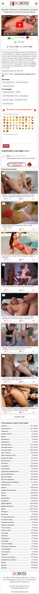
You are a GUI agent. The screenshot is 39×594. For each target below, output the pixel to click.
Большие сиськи (22, 82)
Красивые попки (21, 100)
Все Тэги (26, 577)
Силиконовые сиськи (10, 96)
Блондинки (24, 96)
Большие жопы (8, 82)
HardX (18, 92)
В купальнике (8, 104)
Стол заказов (30, 580)
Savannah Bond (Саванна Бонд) (25, 74)
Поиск (32, 577)
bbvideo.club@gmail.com (21, 586)
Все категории (17, 577)
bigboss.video (24, 592)
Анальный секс (8, 86)
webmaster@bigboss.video (19, 588)
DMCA (18, 582)
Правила (12, 582)
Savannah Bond (8, 92)
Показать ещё (19, 417)
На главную (7, 577)
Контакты (21, 580)
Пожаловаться (12, 580)
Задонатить (26, 582)
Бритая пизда (8, 100)
